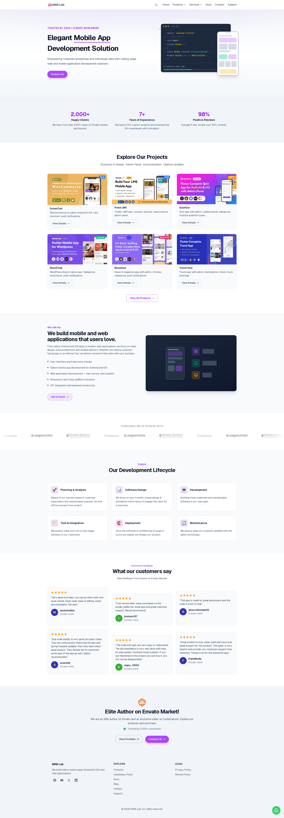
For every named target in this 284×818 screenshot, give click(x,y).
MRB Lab (57, 764)
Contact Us (57, 74)
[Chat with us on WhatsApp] (276, 810)
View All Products (140, 298)
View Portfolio (127, 739)
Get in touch (58, 396)
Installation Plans (123, 774)
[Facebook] (54, 780)
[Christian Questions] (57, 436)
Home (166, 4)
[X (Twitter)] (69, 780)
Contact (219, 4)
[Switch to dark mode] (156, 4)
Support (232, 4)
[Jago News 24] (21, 436)
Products (178, 4)
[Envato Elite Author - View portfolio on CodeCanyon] (142, 702)
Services (194, 4)
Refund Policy (183, 774)
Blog (116, 784)
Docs (209, 4)
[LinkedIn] (76, 780)
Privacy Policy (183, 769)
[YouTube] (61, 780)
